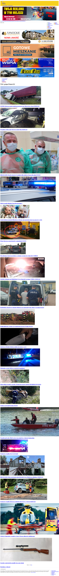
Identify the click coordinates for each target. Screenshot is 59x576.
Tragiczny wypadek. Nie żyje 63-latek (9, 453)
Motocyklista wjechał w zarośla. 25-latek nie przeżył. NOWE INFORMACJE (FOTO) (20, 384)
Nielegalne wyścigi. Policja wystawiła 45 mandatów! (12, 368)
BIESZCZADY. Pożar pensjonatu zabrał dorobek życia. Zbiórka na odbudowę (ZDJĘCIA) (21, 477)
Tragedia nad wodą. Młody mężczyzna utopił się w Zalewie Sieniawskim (17, 438)
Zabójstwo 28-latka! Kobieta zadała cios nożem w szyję (13, 347)
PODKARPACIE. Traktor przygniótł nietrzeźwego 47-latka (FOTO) (16, 326)
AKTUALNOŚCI (5, 78)
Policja (56, 23)
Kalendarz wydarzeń (5, 566)
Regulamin (53, 572)
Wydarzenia (57, 24)
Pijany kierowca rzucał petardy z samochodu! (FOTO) (13, 241)
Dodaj (56, 22)
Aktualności (4, 3)
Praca (49, 24)
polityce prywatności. (33, 572)
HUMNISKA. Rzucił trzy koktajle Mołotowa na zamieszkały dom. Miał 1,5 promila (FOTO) (22, 307)
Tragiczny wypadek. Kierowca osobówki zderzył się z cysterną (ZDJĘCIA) (18, 501)
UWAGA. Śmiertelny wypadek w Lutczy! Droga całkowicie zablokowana (17, 536)
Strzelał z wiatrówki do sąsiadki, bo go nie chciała (12, 563)
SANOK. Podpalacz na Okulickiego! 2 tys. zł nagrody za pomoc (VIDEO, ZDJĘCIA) (20, 279)
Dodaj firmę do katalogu (55, 571)
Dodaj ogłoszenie (5, 5)
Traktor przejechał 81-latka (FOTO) (9, 405)
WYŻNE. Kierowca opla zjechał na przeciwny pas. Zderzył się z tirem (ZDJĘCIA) (19, 106)
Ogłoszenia (50, 23)
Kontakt (53, 574)
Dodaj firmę (11, 5)
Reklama (49, 28)
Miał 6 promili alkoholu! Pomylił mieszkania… (11, 203)
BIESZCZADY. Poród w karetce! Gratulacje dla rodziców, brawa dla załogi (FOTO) (20, 175)
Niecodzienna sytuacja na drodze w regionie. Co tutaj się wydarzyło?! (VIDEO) (19, 255)
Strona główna (54, 570)
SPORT (3, 80)
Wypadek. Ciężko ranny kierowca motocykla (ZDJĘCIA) (13, 129)
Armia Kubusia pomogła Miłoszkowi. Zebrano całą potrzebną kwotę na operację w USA (21, 219)
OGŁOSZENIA (4, 79)
